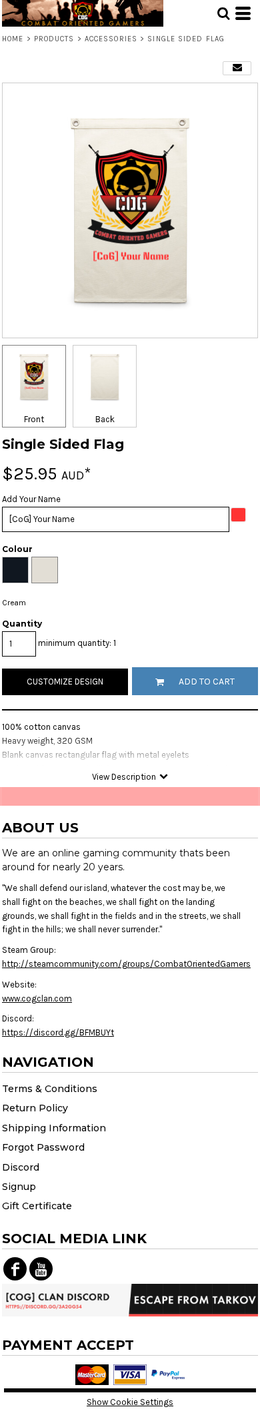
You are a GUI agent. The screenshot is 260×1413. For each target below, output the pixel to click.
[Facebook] (15, 1268)
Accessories (111, 39)
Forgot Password (43, 1147)
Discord (20, 1167)
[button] (223, 13)
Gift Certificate (37, 1206)
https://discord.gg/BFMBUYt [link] (58, 1032)
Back (105, 419)
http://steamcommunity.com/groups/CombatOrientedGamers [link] (126, 964)
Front (34, 419)
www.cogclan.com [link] (37, 998)
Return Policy (35, 1108)
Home (12, 39)
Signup (19, 1187)
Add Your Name (31, 499)
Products (54, 39)
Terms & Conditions (49, 1089)
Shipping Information (54, 1128)
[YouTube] (41, 1268)
